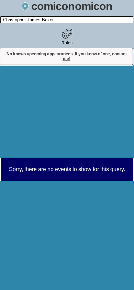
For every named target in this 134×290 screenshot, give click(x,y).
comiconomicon (71, 6)
